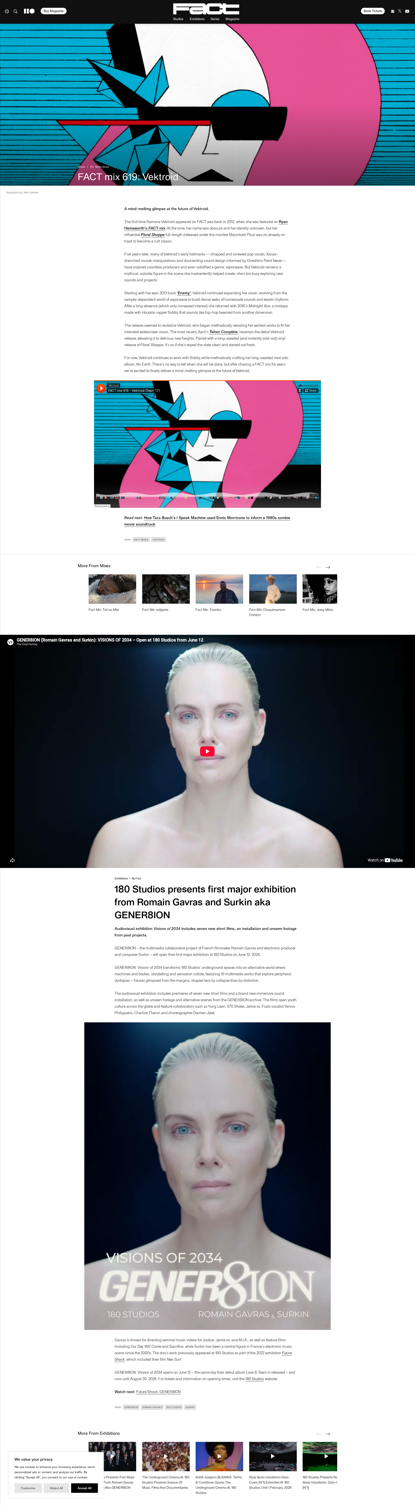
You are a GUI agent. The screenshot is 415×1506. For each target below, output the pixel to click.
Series (215, 19)
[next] (327, 567)
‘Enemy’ (184, 292)
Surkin (190, 1407)
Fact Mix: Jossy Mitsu (318, 609)
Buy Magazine (54, 11)
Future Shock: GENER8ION (158, 1391)
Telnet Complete (223, 331)
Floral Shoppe (153, 234)
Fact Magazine (206, 9)
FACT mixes (141, 539)
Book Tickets (373, 11)
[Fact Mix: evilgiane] (166, 589)
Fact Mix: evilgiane (155, 609)
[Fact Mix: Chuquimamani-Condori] (273, 589)
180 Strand (29, 11)
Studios (178, 19)
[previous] (318, 567)
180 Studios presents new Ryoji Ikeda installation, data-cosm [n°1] (325, 1482)
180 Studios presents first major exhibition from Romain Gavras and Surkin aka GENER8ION (112, 1482)
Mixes (81, 166)
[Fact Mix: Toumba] (219, 589)
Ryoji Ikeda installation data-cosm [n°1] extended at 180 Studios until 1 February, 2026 (270, 1482)
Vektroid (158, 539)
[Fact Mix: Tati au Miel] (112, 589)
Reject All (56, 1488)
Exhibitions (197, 19)
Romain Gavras (152, 1407)
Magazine (232, 19)
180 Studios (254, 1378)
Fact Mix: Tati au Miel (104, 609)
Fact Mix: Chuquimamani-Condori (267, 612)
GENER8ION (131, 1407)
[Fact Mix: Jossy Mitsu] (326, 589)
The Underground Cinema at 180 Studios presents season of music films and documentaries (165, 1482)
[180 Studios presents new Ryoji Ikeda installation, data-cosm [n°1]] (326, 1456)
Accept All (84, 1488)
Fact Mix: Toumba (208, 609)
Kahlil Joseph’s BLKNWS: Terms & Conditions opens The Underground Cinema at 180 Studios (219, 1485)
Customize (28, 1488)
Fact (138, 878)
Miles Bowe (102, 166)
